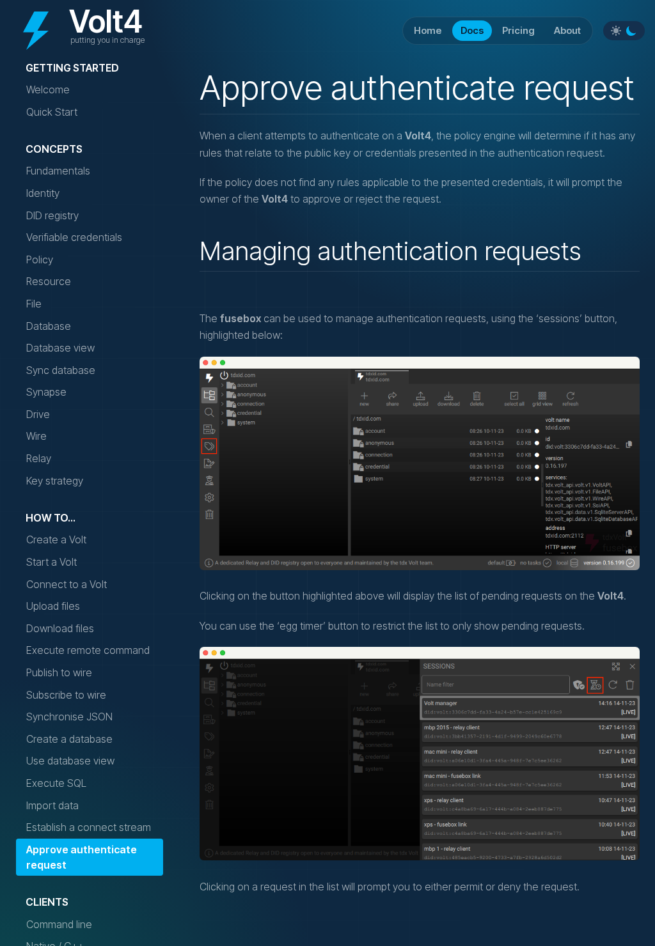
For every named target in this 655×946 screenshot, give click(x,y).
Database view (60, 347)
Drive (38, 414)
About (567, 30)
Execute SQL (56, 783)
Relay (38, 458)
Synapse (46, 391)
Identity (42, 193)
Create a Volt (56, 539)
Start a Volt (51, 561)
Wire (36, 436)
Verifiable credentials (74, 237)
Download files (60, 628)
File (34, 303)
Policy (39, 259)
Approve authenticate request (81, 857)
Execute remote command (88, 650)
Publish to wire (59, 672)
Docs (472, 30)
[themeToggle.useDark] (631, 30)
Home (427, 30)
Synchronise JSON (69, 716)
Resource (48, 281)
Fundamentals (58, 170)
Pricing (518, 30)
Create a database (69, 739)
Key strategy (54, 480)
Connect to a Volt (66, 584)
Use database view (70, 760)
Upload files (53, 606)
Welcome (48, 89)
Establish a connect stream (88, 827)
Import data (52, 805)
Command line (59, 924)
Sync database (60, 370)
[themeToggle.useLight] (616, 30)
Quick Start (51, 111)
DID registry (52, 215)
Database (48, 326)
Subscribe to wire (66, 694)
